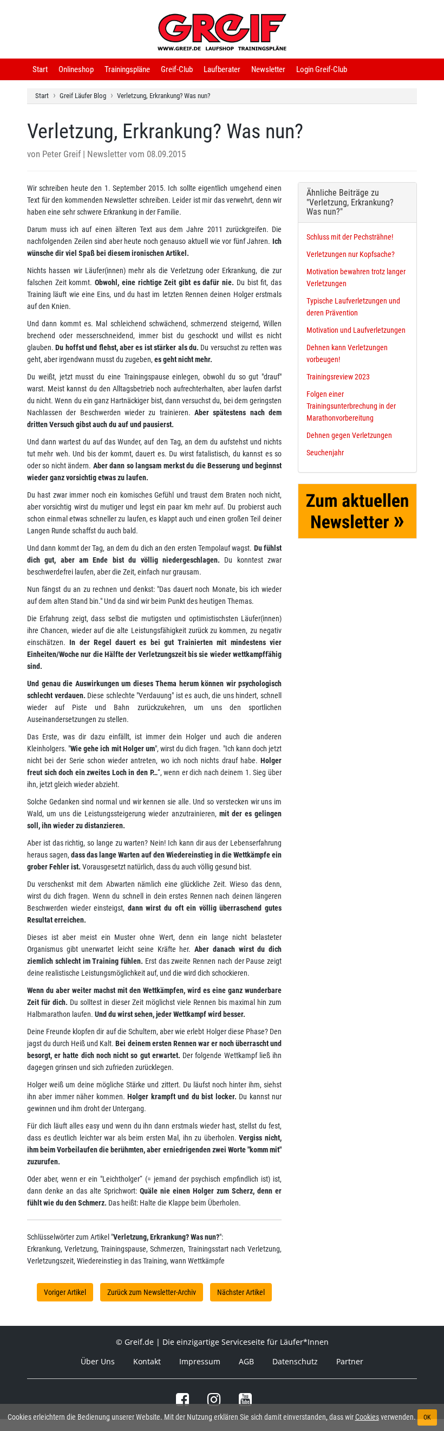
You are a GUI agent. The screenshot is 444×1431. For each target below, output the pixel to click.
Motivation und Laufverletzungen (356, 330)
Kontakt (147, 1361)
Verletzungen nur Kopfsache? (350, 254)
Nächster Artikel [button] (241, 1292)
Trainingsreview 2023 (338, 376)
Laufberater (222, 69)
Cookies (367, 1417)
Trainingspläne (127, 69)
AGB (246, 1361)
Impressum (199, 1361)
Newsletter (268, 69)
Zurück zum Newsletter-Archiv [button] (151, 1292)
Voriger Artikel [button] (65, 1292)
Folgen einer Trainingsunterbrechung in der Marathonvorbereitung (351, 406)
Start (40, 69)
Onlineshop (76, 69)
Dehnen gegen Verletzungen (349, 435)
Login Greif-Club (321, 69)
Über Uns (98, 1361)
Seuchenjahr (325, 452)
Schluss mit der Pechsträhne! (349, 237)
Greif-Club (177, 69)
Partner (349, 1361)
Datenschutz (295, 1361)
